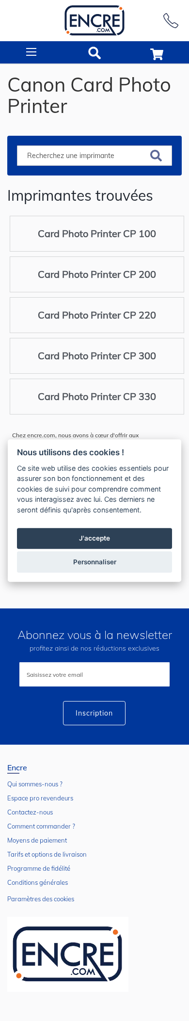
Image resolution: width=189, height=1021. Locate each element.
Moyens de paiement (37, 840)
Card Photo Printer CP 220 (97, 315)
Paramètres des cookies (40, 899)
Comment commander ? (41, 826)
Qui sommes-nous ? (35, 784)
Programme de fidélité (38, 868)
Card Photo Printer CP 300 (97, 356)
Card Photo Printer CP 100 (97, 233)
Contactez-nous (30, 812)
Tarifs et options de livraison (47, 854)
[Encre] (67, 954)
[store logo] (94, 20)
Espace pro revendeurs (40, 798)
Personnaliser (94, 562)
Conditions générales (37, 882)
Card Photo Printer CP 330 (97, 396)
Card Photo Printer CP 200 (97, 274)
